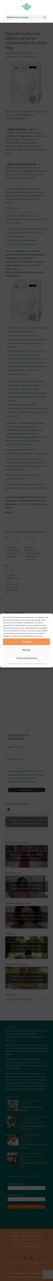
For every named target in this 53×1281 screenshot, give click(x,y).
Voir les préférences (26, 658)
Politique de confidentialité (34, 663)
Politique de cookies (14, 663)
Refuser (26, 650)
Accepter (26, 641)
